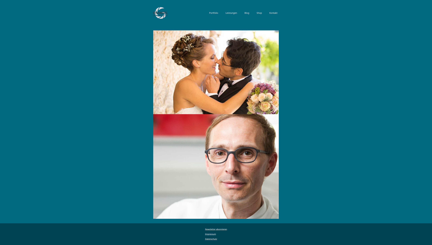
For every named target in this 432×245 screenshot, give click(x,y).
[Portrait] (216, 166)
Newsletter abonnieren (216, 229)
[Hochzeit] (216, 72)
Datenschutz (211, 239)
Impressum (210, 234)
